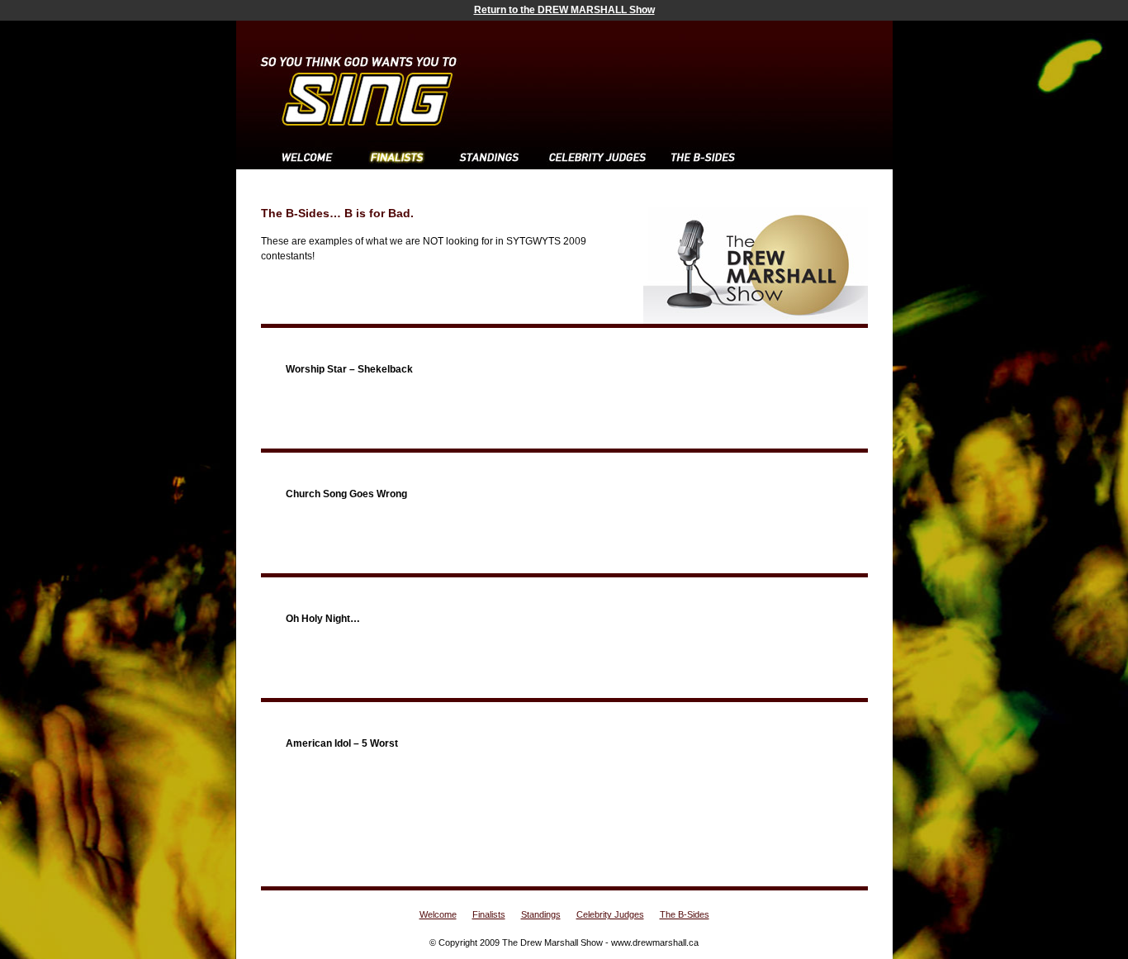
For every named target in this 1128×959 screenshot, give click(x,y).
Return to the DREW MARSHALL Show (564, 10)
